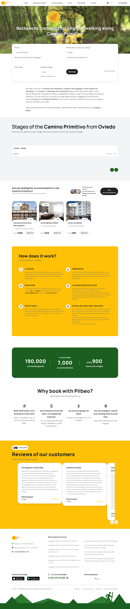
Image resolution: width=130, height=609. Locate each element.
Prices (70, 3)
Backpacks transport (39, 3)
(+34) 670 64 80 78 (58, 577)
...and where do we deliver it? (77, 57)
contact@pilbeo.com (31, 293)
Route (17, 47)
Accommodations (57, 3)
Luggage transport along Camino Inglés (62, 556)
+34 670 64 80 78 (51, 293)
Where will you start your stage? (78, 47)
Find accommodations (109, 191)
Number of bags (46, 67)
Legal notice (77, 589)
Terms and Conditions (87, 589)
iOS (31, 291)
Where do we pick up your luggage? (28, 57)
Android (37, 291)
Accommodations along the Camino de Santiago (101, 541)
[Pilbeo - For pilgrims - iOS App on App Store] (18, 581)
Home (26, 3)
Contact (93, 3)
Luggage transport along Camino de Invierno (63, 567)
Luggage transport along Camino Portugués (63, 545)
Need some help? (109, 71)
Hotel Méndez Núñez (49, 223)
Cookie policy (98, 589)
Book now (30, 233)
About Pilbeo (81, 3)
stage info (109, 154)
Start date (18, 67)
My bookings (123, 3)
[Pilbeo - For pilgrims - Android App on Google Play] (33, 581)
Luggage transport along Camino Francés (62, 541)
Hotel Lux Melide (75, 223)
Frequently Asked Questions (111, 589)
